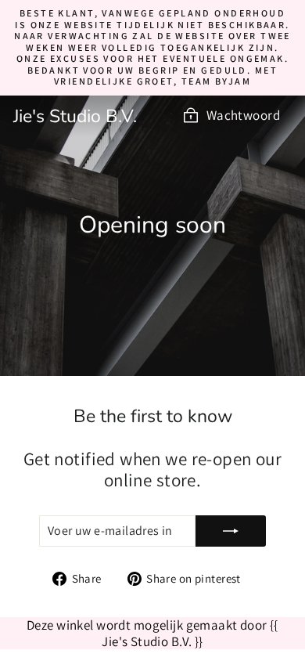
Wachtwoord (243, 115)
